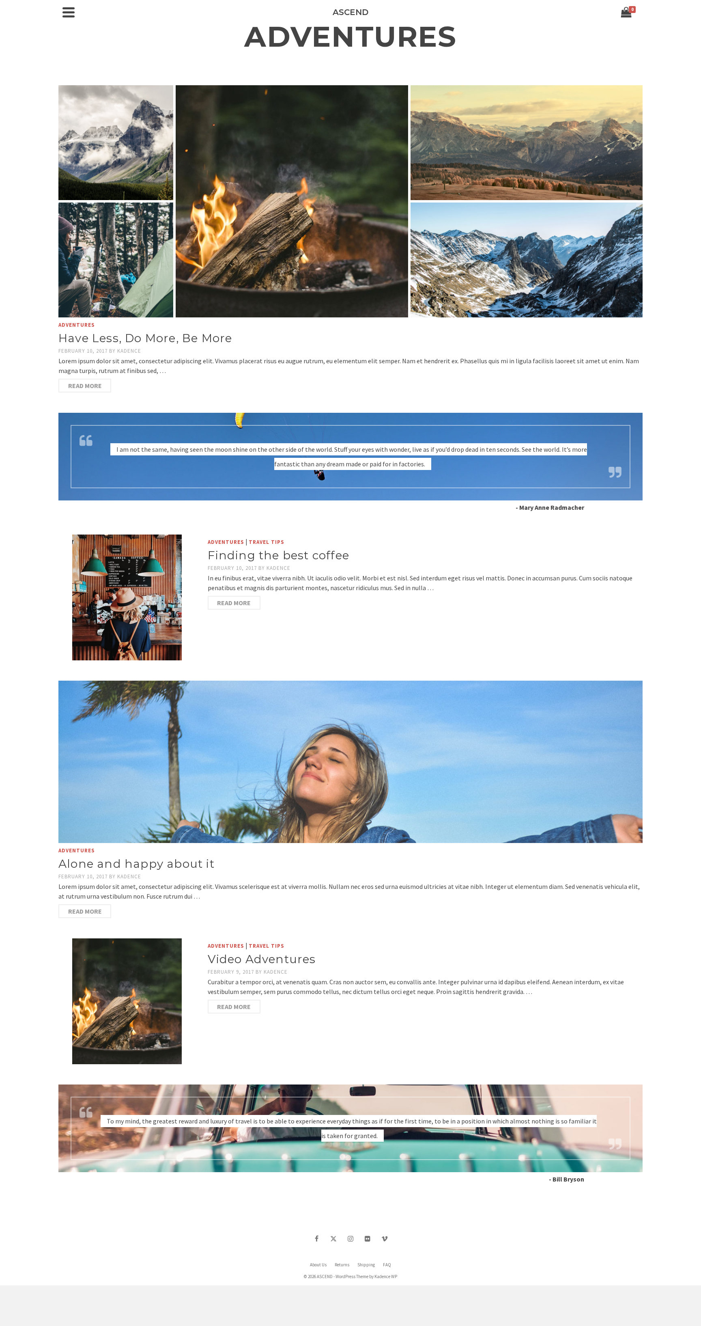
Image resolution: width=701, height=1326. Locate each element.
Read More (85, 386)
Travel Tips (266, 542)
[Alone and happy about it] (350, 762)
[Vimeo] (384, 1238)
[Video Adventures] (127, 1001)
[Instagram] (350, 1238)
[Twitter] (333, 1238)
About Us (318, 1265)
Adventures (76, 324)
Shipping (366, 1265)
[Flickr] (367, 1238)
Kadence (129, 350)
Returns (342, 1265)
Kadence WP (385, 1276)
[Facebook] (316, 1238)
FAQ (387, 1265)
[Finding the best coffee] (127, 597)
